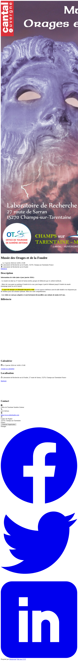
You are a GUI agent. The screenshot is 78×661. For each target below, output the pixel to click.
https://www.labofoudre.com (10, 415)
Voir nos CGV (21, 659)
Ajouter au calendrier (7, 369)
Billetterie (4, 269)
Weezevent (12, 659)
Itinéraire (3, 381)
